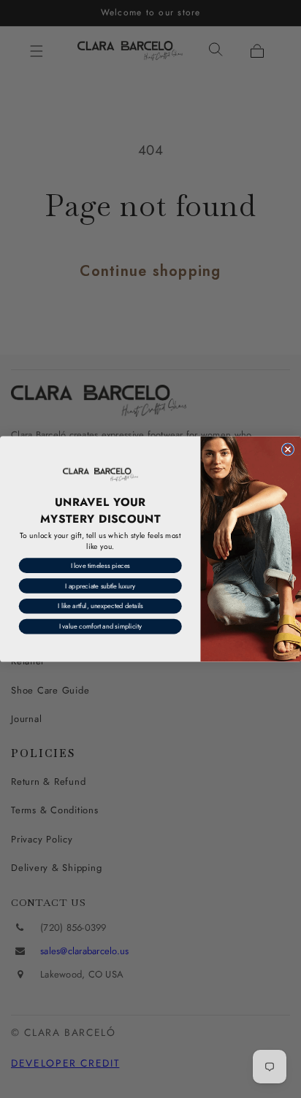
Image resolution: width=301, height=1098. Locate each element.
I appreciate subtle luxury (100, 586)
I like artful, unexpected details (100, 606)
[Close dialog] (287, 449)
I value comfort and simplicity (100, 626)
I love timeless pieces (100, 565)
